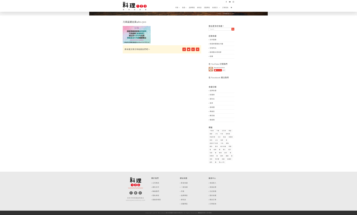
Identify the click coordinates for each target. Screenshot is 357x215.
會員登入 (213, 183)
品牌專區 (184, 195)
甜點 (227, 143)
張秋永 (212, 99)
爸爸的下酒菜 (214, 143)
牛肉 (222, 143)
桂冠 (211, 140)
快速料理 (212, 137)
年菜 (221, 133)
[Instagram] (140, 193)
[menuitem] (177, 8)
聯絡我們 (155, 191)
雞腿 (227, 156)
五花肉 (224, 130)
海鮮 (221, 140)
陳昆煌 (212, 115)
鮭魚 (211, 162)
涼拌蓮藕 (213, 40)
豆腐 (211, 152)
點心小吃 (222, 162)
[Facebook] (131, 193)
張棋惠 (212, 107)
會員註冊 (213, 187)
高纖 (223, 159)
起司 (225, 152)
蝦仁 (224, 149)
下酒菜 (212, 130)
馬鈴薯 (217, 159)
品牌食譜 (213, 90)
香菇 (211, 159)
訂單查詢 (213, 204)
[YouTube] (135, 193)
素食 (216, 146)
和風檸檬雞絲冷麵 (216, 44)
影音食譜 (184, 183)
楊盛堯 (212, 120)
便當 (230, 130)
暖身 (224, 137)
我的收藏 (213, 195)
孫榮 (211, 103)
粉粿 (211, 56)
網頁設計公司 (202, 213)
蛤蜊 (215, 149)
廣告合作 (155, 187)
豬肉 (220, 152)
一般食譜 (184, 187)
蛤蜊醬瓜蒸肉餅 (215, 52)
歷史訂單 (213, 200)
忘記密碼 (213, 191)
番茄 (211, 146)
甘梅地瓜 (213, 48)
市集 (182, 191)
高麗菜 (229, 159)
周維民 (212, 111)
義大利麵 (223, 146)
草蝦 (230, 146)
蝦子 (229, 149)
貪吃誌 (183, 200)
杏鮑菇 (231, 137)
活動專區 (184, 204)
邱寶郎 (212, 95)
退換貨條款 (156, 200)
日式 (219, 137)
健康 (211, 133)
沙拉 (216, 140)
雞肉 (221, 156)
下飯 (217, 130)
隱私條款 (155, 195)
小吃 (216, 133)
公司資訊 (155, 183)
